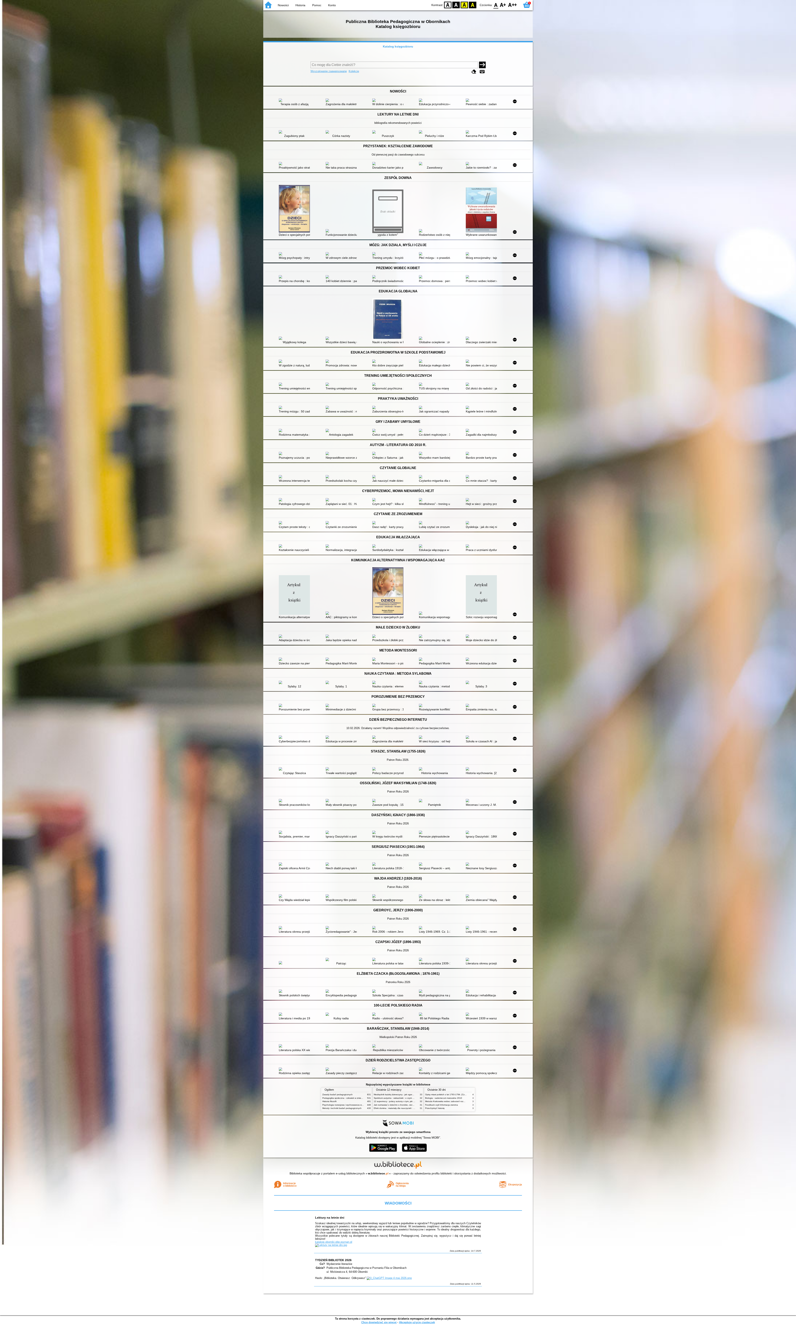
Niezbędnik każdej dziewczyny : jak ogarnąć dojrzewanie (401, 1094)
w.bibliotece (378, 1173)
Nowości (283, 5)
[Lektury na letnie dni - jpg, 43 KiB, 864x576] (331, 1245)
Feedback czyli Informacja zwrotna (441, 1105)
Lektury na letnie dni (329, 1217)
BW (456, 4)
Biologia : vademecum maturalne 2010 (443, 1098)
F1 (503, 4)
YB (464, 4)
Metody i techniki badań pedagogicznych (342, 1108)
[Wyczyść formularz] (474, 71)
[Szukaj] (482, 65)
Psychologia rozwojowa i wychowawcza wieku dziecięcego (350, 1105)
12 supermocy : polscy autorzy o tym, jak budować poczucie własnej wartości (410, 1101)
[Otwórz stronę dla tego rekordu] (295, 100)
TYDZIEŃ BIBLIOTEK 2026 (333, 1260)
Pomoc (316, 5)
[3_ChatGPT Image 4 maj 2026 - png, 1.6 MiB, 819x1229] (389, 1278)
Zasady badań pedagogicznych (337, 1094)
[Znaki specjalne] (482, 71)
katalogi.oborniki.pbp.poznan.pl (333, 1241)
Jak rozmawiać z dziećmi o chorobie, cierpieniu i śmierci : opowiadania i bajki (410, 1105)
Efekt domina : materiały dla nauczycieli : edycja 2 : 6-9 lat (401, 1108)
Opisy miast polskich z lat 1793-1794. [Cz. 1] (446, 1094)
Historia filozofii (329, 1101)
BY (472, 4)
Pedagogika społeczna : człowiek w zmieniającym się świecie (351, 1098)
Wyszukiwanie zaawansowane (329, 71)
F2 (512, 4)
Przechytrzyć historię (435, 1108)
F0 (496, 4)
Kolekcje (354, 71)
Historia (300, 5)
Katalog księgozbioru (398, 46)
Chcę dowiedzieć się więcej (379, 1322)
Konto (332, 5)
